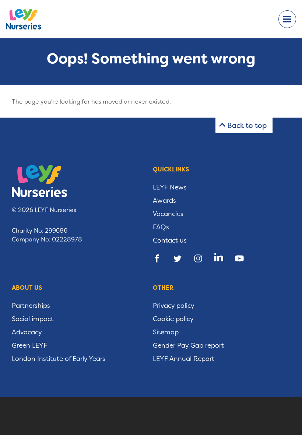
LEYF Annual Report (183, 358)
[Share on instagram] (198, 258)
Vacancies (168, 213)
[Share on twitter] (177, 258)
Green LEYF (29, 345)
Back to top (247, 125)
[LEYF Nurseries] (29, 19)
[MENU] (287, 19)
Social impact (32, 318)
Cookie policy (173, 318)
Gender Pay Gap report (188, 345)
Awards (164, 200)
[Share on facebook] (156, 258)
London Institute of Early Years (58, 358)
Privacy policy (173, 305)
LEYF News (170, 187)
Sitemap (166, 332)
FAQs (161, 227)
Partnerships (31, 305)
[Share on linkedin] (218, 258)
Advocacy (27, 332)
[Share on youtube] (239, 258)
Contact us (170, 240)
